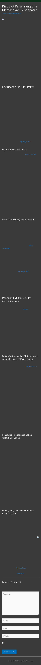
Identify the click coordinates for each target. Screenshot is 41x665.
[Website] (20, 636)
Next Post (20, 573)
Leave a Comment (8, 13)
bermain (25, 309)
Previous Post (21, 568)
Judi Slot (17, 13)
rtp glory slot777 (25, 142)
